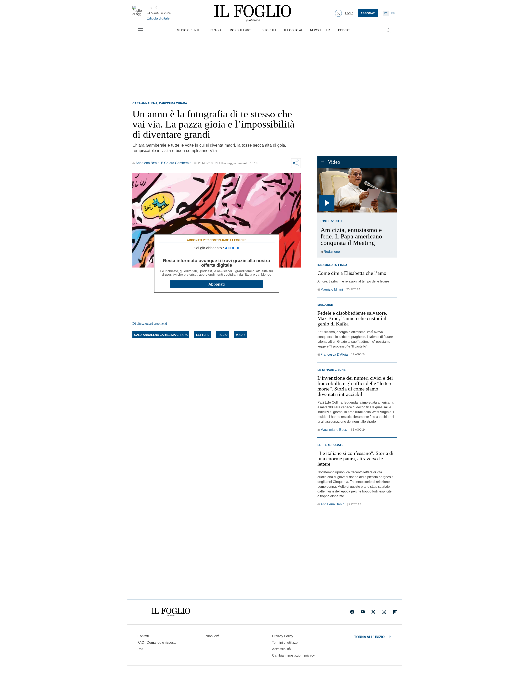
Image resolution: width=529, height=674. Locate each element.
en (393, 13)
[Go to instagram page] (384, 612)
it (385, 13)
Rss (140, 649)
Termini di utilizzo (285, 642)
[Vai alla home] (252, 13)
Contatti (143, 636)
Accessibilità (281, 649)
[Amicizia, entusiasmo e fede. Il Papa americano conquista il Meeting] (357, 190)
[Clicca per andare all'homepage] (170, 612)
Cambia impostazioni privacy (293, 655)
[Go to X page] (373, 612)
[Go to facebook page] (352, 612)
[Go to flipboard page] (395, 612)
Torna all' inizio (369, 637)
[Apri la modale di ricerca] (389, 30)
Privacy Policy (282, 636)
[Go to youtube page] (363, 612)
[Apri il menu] (140, 30)
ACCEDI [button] (232, 248)
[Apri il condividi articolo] (296, 163)
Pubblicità (212, 636)
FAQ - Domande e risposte (156, 642)
